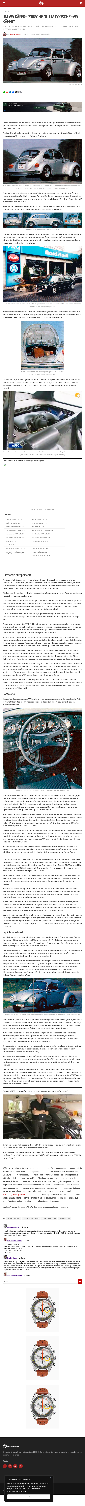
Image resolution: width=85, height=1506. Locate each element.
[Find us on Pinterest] (21, 1466)
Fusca (44, 1218)
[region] (28, 1489)
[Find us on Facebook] (5, 1466)
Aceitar (29, 1497)
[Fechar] (50, 1477)
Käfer (50, 1218)
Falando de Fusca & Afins (43, 34)
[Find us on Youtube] (15, 1466)
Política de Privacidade (19, 1491)
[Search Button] (81, 3)
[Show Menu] (4, 3)
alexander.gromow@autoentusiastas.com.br (21, 1194)
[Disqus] (42, 1250)
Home (4, 11)
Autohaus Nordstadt (14, 1218)
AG (8, 11)
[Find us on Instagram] (10, 1466)
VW (55, 1218)
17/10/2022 (27, 34)
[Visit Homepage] (41, 3)
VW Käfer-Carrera (64, 1218)
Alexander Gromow (15, 34)
